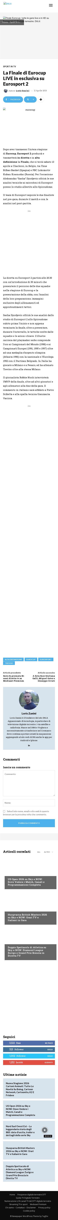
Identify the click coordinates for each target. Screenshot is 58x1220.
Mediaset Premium (38, 1204)
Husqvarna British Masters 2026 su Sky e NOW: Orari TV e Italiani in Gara (27, 917)
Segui (50, 1049)
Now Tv (12, 873)
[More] (41, 99)
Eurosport (46, 659)
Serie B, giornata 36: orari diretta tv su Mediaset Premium (13, 678)
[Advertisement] (29, 242)
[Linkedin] (29, 745)
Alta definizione (13, 659)
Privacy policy (44, 1207)
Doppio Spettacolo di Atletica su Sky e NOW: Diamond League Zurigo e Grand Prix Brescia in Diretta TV (27, 951)
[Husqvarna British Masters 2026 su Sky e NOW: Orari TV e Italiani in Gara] (29, 907)
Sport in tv (15, 22)
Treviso (9, 663)
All (38, 852)
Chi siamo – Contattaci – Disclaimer (20, 1207)
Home (5, 22)
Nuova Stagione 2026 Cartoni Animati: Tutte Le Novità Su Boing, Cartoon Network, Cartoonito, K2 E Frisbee (20, 1089)
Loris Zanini (22, 91)
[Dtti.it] (21, 6)
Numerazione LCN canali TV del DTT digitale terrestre (27, 1201)
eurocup (31, 659)
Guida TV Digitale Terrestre (28, 1198)
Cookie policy (29, 1211)
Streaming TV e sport (18, 1204)
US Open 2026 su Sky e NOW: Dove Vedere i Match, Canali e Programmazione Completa (26, 882)
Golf (10, 909)
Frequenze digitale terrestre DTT (31, 1194)
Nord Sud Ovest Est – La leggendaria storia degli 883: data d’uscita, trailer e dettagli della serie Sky (20, 1131)
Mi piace (49, 1043)
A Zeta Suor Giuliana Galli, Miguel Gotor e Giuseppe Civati (43, 678)
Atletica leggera (17, 941)
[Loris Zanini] (6, 91)
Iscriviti (49, 1062)
